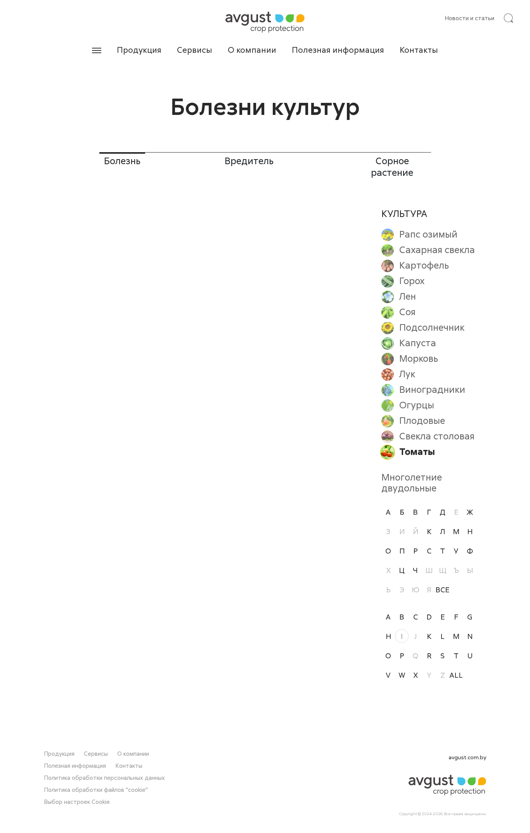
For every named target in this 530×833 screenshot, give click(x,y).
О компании (252, 50)
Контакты (419, 50)
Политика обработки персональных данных (104, 777)
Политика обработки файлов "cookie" (96, 789)
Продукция (139, 50)
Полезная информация (338, 50)
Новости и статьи (469, 17)
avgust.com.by (467, 757)
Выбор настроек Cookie (77, 801)
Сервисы (194, 50)
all (456, 674)
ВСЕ (442, 589)
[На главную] (265, 22)
